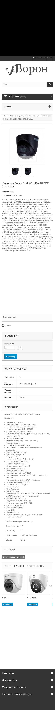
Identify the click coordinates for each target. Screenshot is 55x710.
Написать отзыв (9, 317)
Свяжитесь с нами (39, 58)
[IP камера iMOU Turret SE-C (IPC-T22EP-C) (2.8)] (38, 583)
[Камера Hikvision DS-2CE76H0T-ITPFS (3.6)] (13, 583)
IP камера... (32, 598)
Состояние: (6, 195)
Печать (9, 326)
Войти (49, 58)
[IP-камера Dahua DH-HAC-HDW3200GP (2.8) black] (15, 171)
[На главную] (4, 116)
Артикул (5, 192)
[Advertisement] (27, 27)
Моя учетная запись (14, 687)
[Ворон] (27, 68)
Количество (9, 343)
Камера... (6, 598)
